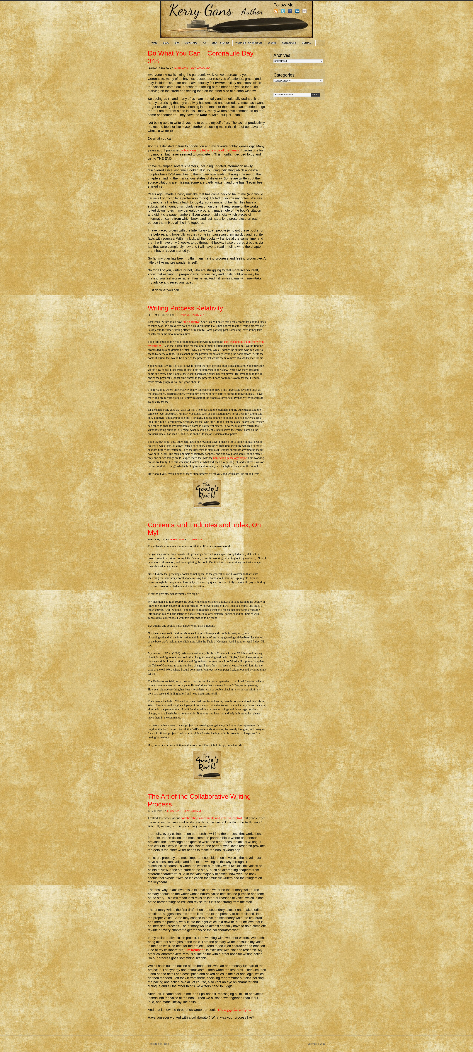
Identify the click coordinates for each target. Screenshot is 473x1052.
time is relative (191, 321)
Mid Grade (191, 43)
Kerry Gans (180, 68)
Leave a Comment (201, 68)
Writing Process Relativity (185, 308)
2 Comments (200, 315)
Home (154, 43)
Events (272, 43)
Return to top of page (158, 1044)
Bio (177, 43)
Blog (166, 43)
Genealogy (289, 43)
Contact (307, 43)
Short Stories (221, 43)
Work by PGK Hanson (248, 43)
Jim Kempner (194, 950)
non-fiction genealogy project (230, 458)
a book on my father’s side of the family (210, 150)
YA (204, 43)
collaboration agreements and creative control (211, 818)
